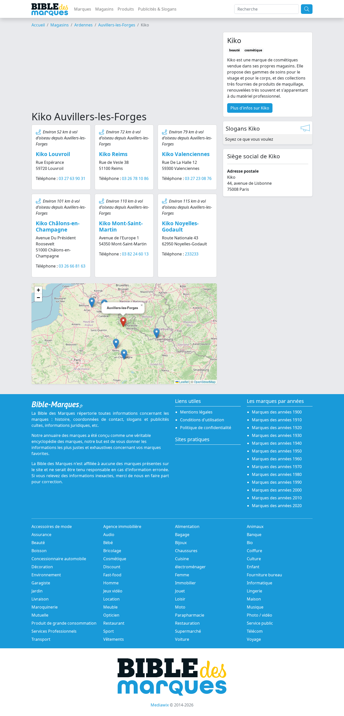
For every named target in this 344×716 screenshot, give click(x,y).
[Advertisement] (124, 71)
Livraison (40, 599)
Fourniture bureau (264, 575)
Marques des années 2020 (277, 505)
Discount (111, 567)
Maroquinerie (44, 607)
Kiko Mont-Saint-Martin (121, 226)
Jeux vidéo (112, 591)
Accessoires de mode (51, 526)
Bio (250, 542)
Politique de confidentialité (205, 427)
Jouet (180, 591)
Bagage (182, 534)
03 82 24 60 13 (135, 254)
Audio (108, 534)
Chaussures (186, 550)
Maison (254, 599)
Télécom (255, 631)
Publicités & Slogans (157, 9)
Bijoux (181, 542)
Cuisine (182, 558)
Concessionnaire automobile (58, 558)
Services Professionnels (54, 631)
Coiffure (254, 550)
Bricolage (112, 550)
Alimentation (187, 526)
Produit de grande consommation (63, 623)
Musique (255, 607)
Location (111, 599)
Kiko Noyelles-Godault (180, 226)
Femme (182, 575)
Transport (40, 639)
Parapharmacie (189, 615)
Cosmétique (114, 558)
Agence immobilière (122, 526)
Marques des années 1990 (277, 482)
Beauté (38, 542)
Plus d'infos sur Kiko (249, 108)
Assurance (41, 534)
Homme (111, 583)
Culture (254, 558)
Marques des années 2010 (277, 498)
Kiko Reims (113, 154)
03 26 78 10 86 (135, 178)
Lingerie (254, 591)
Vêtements (113, 639)
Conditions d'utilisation (202, 420)
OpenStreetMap (205, 382)
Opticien (111, 615)
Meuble (110, 607)
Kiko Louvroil (53, 154)
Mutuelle (39, 615)
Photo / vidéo (259, 615)
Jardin (37, 591)
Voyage (254, 639)
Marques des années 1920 (277, 427)
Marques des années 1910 (277, 420)
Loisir (180, 599)
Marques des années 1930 (277, 435)
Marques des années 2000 (277, 490)
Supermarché (188, 631)
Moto (180, 607)
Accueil (38, 25)
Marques (82, 9)
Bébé (108, 542)
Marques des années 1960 (277, 459)
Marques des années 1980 (277, 474)
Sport (108, 631)
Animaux (255, 526)
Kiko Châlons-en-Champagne (58, 226)
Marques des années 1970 (277, 466)
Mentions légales (196, 412)
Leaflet (184, 382)
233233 (191, 254)
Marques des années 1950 (277, 451)
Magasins (104, 9)
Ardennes (83, 25)
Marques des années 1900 (277, 412)
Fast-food (112, 575)
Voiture (182, 639)
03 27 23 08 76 (198, 178)
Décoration (42, 567)
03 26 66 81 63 (72, 266)
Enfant (253, 567)
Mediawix (160, 705)
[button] (116, 343)
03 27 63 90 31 (72, 178)
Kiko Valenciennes (186, 154)
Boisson (39, 550)
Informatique (259, 583)
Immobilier (185, 583)
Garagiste (40, 583)
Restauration (187, 623)
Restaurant (113, 623)
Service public (260, 623)
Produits (126, 9)
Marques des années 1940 (277, 443)
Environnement (46, 575)
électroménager (190, 567)
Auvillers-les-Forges (116, 25)
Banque (254, 534)
